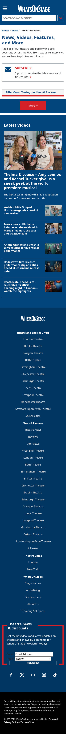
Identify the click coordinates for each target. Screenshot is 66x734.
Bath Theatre (33, 360)
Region (11, 658)
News (15, 30)
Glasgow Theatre (33, 353)
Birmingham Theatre (33, 367)
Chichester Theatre (33, 374)
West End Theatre (33, 450)
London (33, 562)
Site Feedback (33, 597)
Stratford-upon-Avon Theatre (33, 409)
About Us (33, 604)
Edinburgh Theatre (33, 381)
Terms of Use (27, 722)
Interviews (33, 443)
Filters (32, 105)
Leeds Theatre (33, 388)
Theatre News (33, 429)
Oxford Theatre (33, 534)
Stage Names (33, 583)
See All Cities (33, 416)
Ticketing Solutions (33, 611)
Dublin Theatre (33, 346)
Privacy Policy (11, 722)
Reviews (33, 436)
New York (33, 569)
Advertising (33, 590)
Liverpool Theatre (33, 395)
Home (5, 30)
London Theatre (33, 339)
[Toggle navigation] (2, 8)
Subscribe (33, 663)
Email (11, 654)
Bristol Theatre (33, 478)
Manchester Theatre (33, 402)
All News (33, 548)
